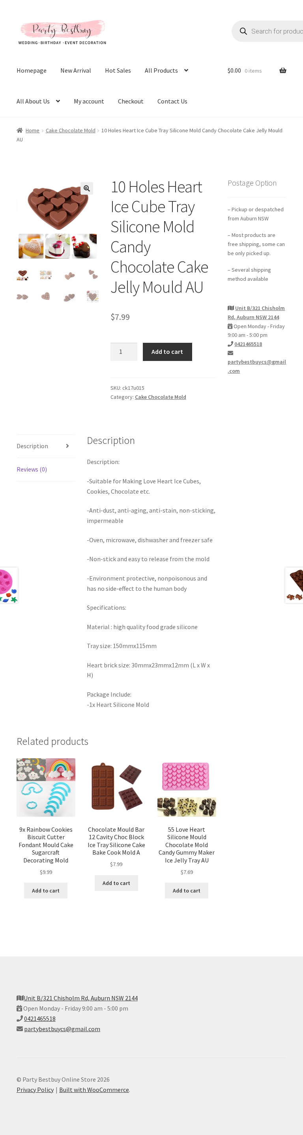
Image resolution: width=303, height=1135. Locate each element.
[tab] (46, 446)
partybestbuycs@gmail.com (62, 1029)
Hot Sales (118, 70)
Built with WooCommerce (94, 1090)
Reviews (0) (32, 469)
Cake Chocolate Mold (70, 130)
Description (32, 446)
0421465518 (248, 344)
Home (32, 130)
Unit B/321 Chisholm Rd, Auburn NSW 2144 (81, 998)
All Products (161, 70)
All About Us (33, 101)
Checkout (131, 101)
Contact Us (172, 101)
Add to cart (167, 351)
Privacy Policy (35, 1090)
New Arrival (75, 70)
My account (89, 101)
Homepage (32, 70)
